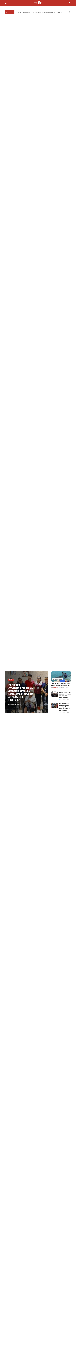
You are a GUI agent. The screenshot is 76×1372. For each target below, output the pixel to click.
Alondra (13, 704)
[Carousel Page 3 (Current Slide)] (45, 694)
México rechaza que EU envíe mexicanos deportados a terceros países (65, 694)
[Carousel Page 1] (45, 689)
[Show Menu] (5, 3)
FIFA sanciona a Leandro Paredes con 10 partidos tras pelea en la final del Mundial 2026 (65, 707)
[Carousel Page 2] (45, 692)
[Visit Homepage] (38, 3)
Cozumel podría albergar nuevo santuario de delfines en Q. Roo (33, 12)
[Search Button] (70, 3)
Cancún (11, 679)
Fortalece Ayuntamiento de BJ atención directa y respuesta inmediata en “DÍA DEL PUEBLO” (20, 692)
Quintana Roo (57, 679)
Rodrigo (55, 687)
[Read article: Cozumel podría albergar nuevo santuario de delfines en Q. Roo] (61, 676)
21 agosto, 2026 (64, 687)
